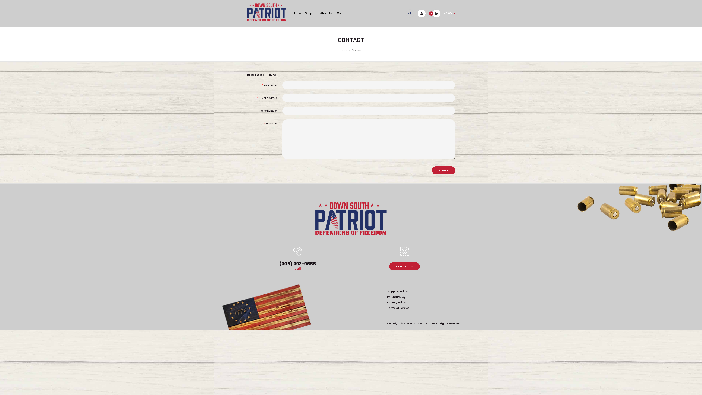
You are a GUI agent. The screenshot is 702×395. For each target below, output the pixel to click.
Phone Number (268, 110)
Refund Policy (396, 297)
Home (344, 50)
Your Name (270, 85)
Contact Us (404, 266)
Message (271, 123)
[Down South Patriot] (267, 21)
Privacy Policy (396, 302)
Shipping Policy (397, 291)
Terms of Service (398, 308)
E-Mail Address (268, 98)
